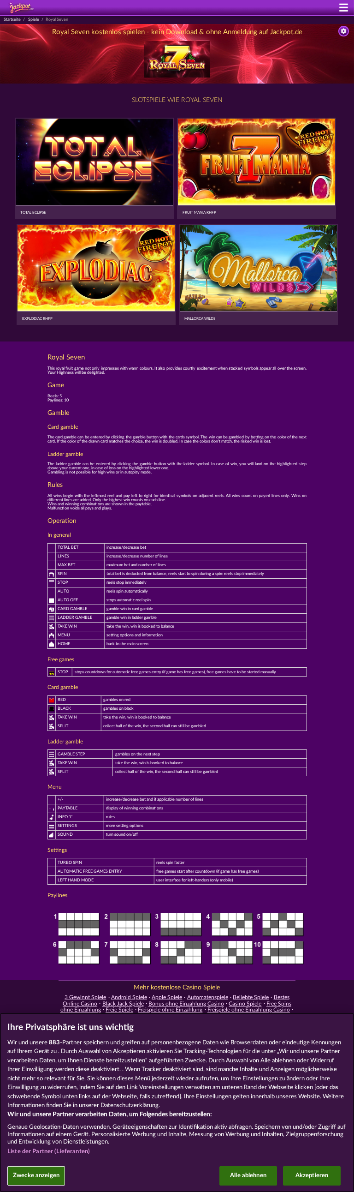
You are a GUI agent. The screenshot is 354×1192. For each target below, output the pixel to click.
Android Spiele (129, 997)
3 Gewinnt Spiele (85, 997)
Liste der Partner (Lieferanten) (48, 1152)
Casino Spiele (245, 1003)
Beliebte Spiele (251, 997)
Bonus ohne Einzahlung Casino (186, 1003)
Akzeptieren (311, 1176)
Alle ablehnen (248, 1176)
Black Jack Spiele (123, 1003)
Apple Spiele (167, 997)
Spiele (33, 20)
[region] (177, 1102)
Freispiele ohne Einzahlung (170, 1009)
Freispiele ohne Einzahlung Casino (248, 1009)
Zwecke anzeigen (36, 1176)
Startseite (12, 20)
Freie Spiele (119, 1009)
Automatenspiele (207, 997)
